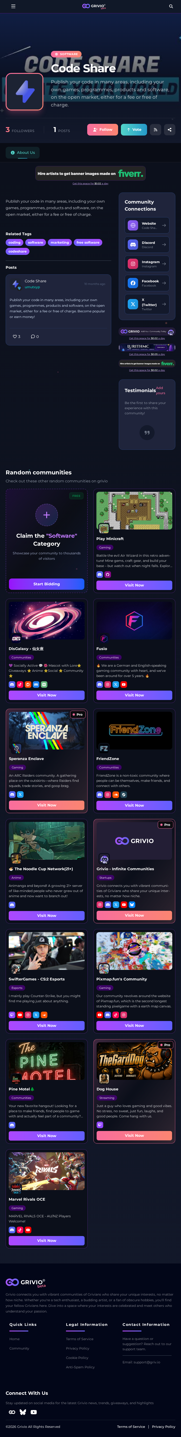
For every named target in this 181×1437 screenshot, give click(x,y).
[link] (77, 714)
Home (14, 1339)
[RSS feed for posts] (155, 129)
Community (19, 1348)
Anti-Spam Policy (80, 1367)
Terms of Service (79, 1339)
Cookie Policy (77, 1358)
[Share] (169, 129)
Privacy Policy (77, 1348)
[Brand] (94, 6)
